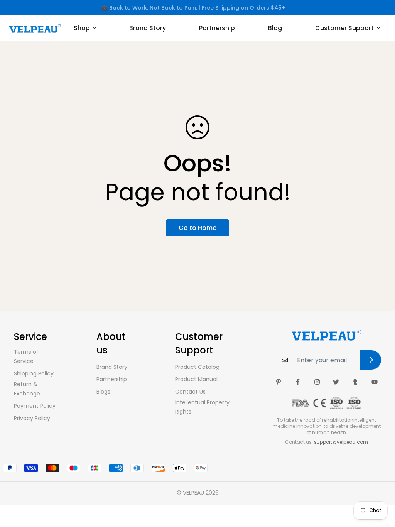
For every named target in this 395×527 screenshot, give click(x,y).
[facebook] (298, 382)
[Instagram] (317, 382)
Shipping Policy (34, 373)
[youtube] (374, 382)
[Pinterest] (278, 382)
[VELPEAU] (35, 28)
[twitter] (336, 382)
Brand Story (147, 28)
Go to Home (197, 227)
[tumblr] (355, 382)
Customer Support (344, 28)
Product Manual (196, 379)
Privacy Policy (32, 418)
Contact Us (190, 391)
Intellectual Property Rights (202, 407)
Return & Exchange (27, 388)
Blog (275, 28)
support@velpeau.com (341, 442)
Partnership (217, 28)
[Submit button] (370, 360)
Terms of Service (26, 356)
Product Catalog (197, 367)
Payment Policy (35, 406)
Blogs (103, 391)
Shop (82, 28)
